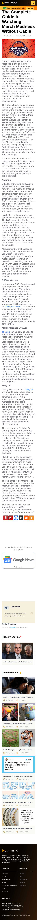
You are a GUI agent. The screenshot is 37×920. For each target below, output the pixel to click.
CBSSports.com (12, 306)
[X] (21, 517)
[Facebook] (16, 517)
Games (4, 888)
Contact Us (23, 885)
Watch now (30, 8)
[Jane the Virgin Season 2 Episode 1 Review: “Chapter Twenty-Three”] (18, 685)
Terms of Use (24, 879)
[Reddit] (26, 517)
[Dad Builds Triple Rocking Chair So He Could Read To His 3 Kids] (18, 738)
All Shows (5, 892)
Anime (4, 882)
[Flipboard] (10, 517)
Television (5, 873)
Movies (4, 876)
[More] (31, 517)
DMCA (21, 876)
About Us (22, 882)
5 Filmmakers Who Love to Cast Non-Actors (18, 662)
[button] (33, 3)
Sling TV (29, 389)
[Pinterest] (5, 517)
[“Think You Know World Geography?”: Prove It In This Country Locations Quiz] (18, 712)
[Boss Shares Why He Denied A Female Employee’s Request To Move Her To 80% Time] (18, 764)
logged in (12, 627)
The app (6, 332)
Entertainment (6, 879)
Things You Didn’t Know (9, 885)
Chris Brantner (8, 36)
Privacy (22, 873)
